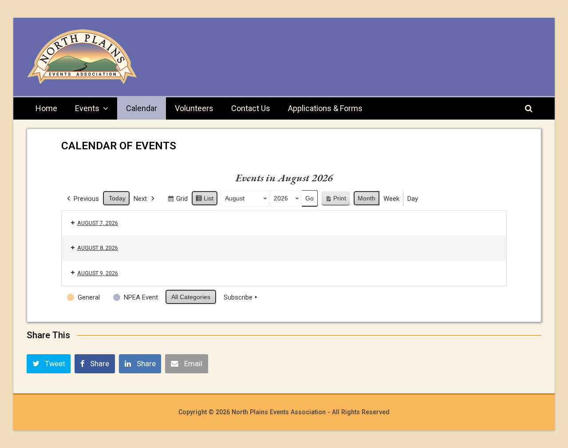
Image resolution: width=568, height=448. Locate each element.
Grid (177, 200)
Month (366, 198)
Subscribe (238, 297)
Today (117, 198)
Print (335, 200)
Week (391, 199)
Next (140, 199)
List (204, 200)
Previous (86, 199)
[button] (49, 363)
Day (412, 199)
